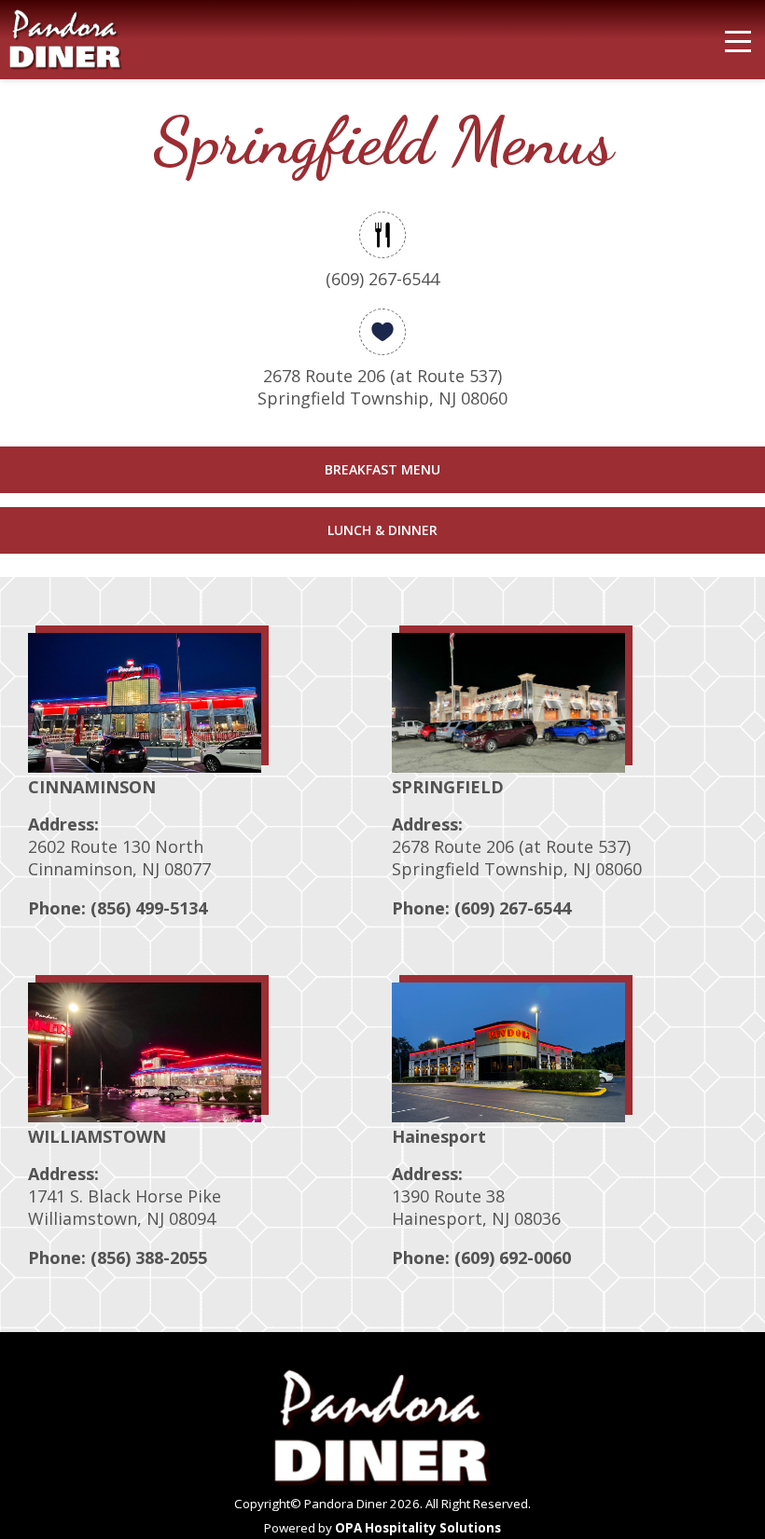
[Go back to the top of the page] (718, 1482)
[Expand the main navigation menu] (738, 41)
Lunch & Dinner (382, 530)
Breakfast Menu (382, 469)
